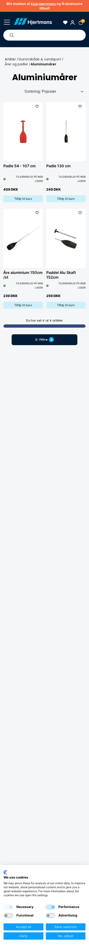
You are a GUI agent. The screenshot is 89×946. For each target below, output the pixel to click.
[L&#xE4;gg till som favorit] (37, 106)
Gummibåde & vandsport (40, 59)
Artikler (10, 59)
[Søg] (12, 35)
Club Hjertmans (43, 4)
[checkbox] (8, 907)
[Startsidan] (32, 22)
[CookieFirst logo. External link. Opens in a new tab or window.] (5, 872)
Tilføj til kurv (23, 199)
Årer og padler (16, 64)
